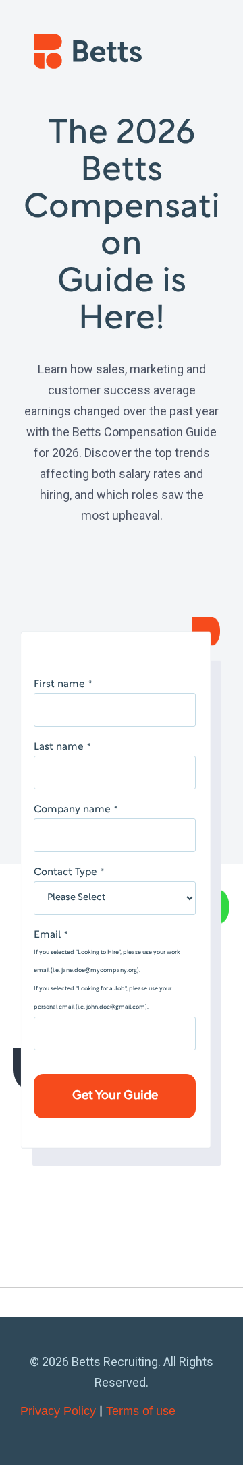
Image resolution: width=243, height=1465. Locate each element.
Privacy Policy (58, 1411)
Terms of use (141, 1411)
